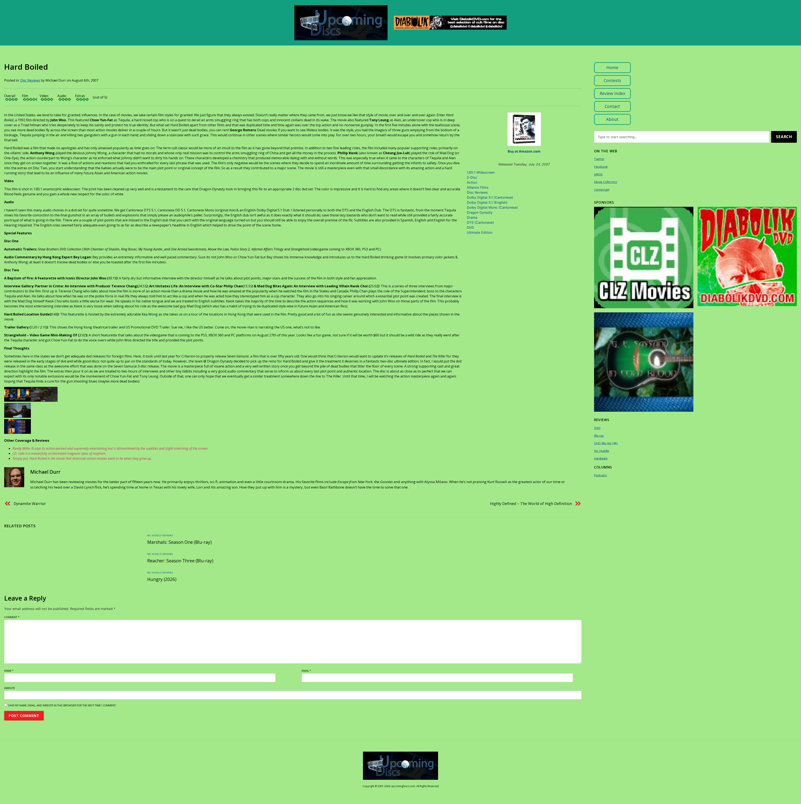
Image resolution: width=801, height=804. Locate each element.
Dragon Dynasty (479, 212)
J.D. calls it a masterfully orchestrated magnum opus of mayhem (59, 453)
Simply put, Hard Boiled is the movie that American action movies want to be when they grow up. (82, 458)
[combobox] (682, 137)
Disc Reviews (30, 80)
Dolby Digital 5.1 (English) (487, 202)
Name (9, 671)
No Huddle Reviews (160, 535)
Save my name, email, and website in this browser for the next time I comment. (62, 705)
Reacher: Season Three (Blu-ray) (180, 561)
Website (9, 688)
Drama (472, 217)
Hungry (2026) (161, 579)
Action (472, 182)
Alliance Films (477, 187)
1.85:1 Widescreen (481, 172)
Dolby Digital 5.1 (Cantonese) (490, 197)
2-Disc (472, 177)
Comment (11, 617)
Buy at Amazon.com (524, 151)
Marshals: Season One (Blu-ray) (179, 542)
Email (306, 671)
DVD (470, 227)
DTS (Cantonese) (480, 222)
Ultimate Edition (479, 232)
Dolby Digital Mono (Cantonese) (492, 207)
